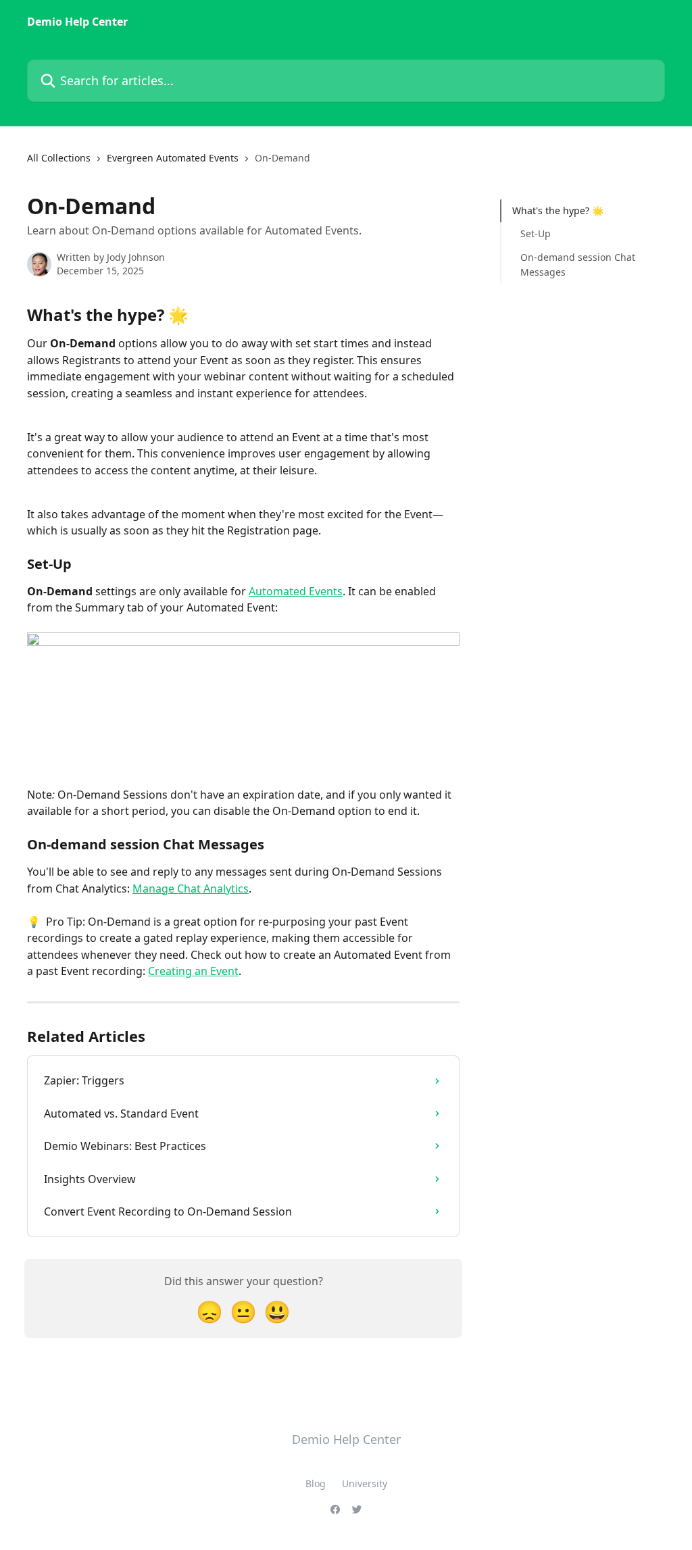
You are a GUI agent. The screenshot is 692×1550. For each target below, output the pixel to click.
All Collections (59, 157)
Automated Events (296, 591)
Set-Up (535, 233)
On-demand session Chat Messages (577, 264)
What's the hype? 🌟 (557, 210)
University (364, 1483)
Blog (315, 1483)
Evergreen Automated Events (173, 157)
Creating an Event (193, 971)
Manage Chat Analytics (190, 888)
